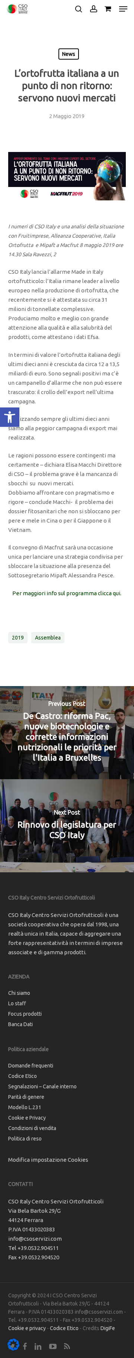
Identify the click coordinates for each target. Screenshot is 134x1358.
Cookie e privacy (27, 1328)
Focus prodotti (25, 1014)
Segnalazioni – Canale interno (42, 1086)
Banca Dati (20, 1024)
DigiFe (107, 1328)
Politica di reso (25, 1139)
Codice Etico (22, 1076)
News (68, 54)
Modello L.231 (24, 1107)
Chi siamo (19, 993)
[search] (78, 8)
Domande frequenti (30, 1066)
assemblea (48, 638)
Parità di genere (26, 1097)
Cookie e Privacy (27, 1118)
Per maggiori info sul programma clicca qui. (66, 593)
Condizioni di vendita (32, 1128)
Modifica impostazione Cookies (48, 1159)
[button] (9, 417)
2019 (18, 638)
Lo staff (17, 1003)
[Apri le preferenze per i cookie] (13, 1348)
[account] (93, 8)
